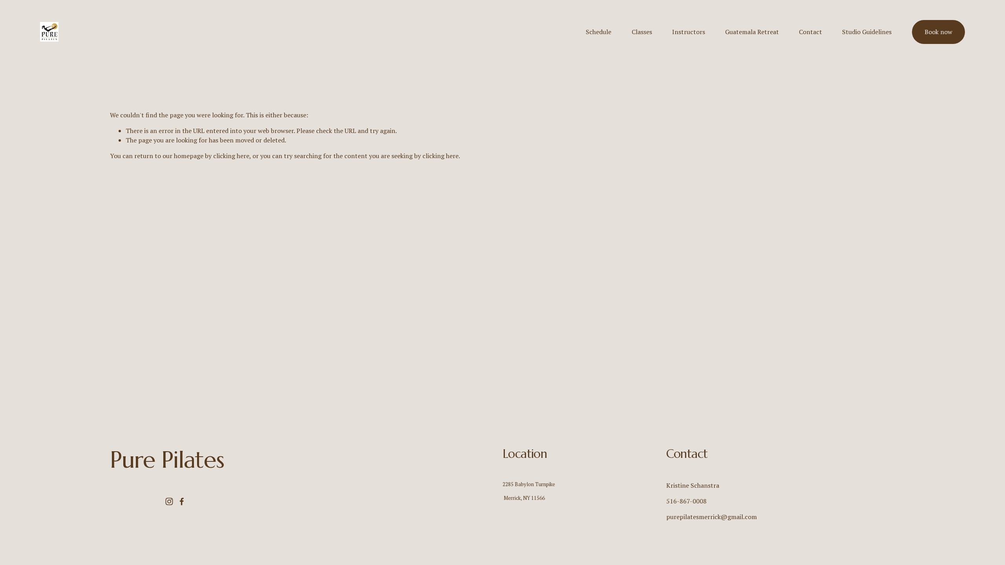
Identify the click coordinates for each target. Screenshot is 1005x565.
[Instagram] (169, 501)
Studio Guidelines (867, 31)
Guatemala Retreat (752, 31)
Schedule (598, 31)
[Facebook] (182, 501)
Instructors (688, 31)
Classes (642, 31)
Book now (938, 31)
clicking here (231, 155)
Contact (810, 31)
